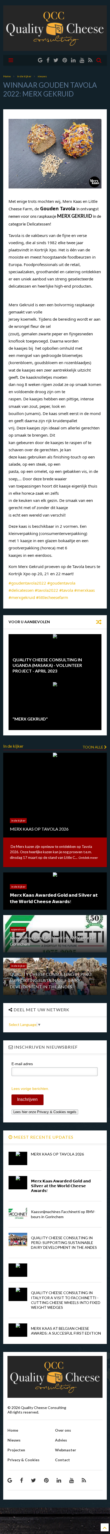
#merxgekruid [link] (22, 597)
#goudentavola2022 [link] (27, 583)
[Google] (40, 60)
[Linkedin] (73, 60)
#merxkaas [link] (84, 590)
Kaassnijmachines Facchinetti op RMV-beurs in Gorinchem (63, 1214)
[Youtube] (82, 60)
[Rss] (90, 60)
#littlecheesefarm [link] (52, 597)
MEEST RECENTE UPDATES (43, 1137)
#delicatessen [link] (21, 590)
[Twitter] (55, 60)
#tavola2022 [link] (46, 590)
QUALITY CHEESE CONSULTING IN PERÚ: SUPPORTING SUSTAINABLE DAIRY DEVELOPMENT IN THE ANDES (64, 1242)
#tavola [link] (66, 590)
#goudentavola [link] (61, 583)
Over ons (63, 1430)
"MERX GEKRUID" (30, 718)
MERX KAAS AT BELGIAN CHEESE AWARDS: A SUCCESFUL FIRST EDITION (66, 1330)
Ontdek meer (88, 858)
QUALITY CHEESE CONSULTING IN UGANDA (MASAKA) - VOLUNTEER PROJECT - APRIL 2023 (47, 665)
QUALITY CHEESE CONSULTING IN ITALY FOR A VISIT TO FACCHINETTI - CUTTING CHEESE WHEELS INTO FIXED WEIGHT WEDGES (65, 1300)
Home (7, 76)
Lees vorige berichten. (30, 1088)
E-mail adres (22, 1064)
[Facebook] (47, 60)
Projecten (16, 1450)
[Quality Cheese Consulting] (55, 48)
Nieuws (14, 1440)
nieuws (42, 76)
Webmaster (65, 1450)
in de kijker (24, 76)
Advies (61, 1440)
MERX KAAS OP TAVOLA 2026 (57, 1154)
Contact (62, 1459)
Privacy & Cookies (23, 1459)
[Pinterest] (64, 60)
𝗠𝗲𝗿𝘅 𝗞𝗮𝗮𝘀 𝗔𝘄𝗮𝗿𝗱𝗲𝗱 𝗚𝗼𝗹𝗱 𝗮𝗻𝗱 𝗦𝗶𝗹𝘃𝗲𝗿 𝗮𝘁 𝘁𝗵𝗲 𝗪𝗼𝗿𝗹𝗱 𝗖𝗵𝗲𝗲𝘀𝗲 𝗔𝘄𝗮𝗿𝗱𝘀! (61, 1186)
